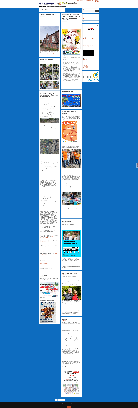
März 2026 (84, 64)
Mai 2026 (84, 61)
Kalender (84, 16)
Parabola (69, 405)
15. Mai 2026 (64, 222)
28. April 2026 (64, 274)
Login (84, 18)
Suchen (84, 9)
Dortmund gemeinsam (66, 221)
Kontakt (84, 14)
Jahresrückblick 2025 (96, 0)
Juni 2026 (84, 60)
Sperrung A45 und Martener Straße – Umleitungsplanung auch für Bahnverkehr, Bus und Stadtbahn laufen (49, 95)
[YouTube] (137, 164)
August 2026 (85, 59)
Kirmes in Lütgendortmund (67, 91)
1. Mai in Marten (43, 275)
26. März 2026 (64, 320)
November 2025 (85, 67)
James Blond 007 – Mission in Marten (69, 273)
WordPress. (72, 405)
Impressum (84, 17)
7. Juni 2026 (63, 114)
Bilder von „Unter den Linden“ (46, 60)
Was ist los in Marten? (80, 0)
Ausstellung (64, 319)
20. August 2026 (42, 16)
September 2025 (85, 68)
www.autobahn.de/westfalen (44, 263)
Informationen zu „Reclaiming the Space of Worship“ (47, 53)
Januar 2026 (85, 65)
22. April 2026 (42, 276)
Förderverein (91, 0)
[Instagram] (137, 165)
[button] (83, 28)
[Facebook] (137, 166)
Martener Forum (86, 0)
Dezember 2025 (85, 66)
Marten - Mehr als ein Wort (46, 3)
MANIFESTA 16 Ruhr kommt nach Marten (48, 14)
